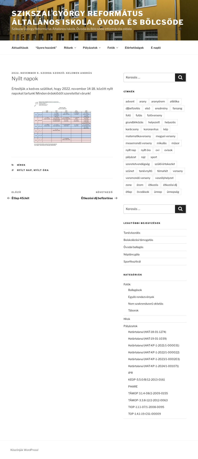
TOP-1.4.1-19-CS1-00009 (144, 413)
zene (129, 184)
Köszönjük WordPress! (24, 449)
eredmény (161, 108)
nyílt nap (24, 170)
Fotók (111, 47)
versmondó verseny (138, 177)
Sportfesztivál (132, 261)
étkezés (153, 184)
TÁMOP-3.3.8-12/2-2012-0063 (148, 400)
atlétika (174, 101)
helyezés (170, 122)
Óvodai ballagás (133, 247)
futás (139, 115)
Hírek (21, 165)
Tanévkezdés (132, 232)
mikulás (161, 143)
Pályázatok (90, 47)
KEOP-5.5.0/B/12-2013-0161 (146, 379)
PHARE (133, 386)
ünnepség (173, 191)
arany (142, 101)
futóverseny (154, 115)
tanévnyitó (145, 171)
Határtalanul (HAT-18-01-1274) (147, 331)
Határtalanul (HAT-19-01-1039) (147, 338)
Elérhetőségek (134, 47)
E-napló (156, 47)
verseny (178, 171)
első (147, 108)
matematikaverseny (138, 136)
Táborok (133, 310)
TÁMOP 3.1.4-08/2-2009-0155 (148, 393)
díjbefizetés (133, 108)
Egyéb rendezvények (141, 296)
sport (154, 157)
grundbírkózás (134, 122)
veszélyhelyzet (164, 177)
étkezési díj (170, 184)
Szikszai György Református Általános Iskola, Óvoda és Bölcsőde (98, 17)
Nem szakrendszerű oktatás (145, 303)
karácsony (132, 129)
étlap (129, 191)
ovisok (168, 150)
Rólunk (68, 47)
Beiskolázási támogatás (138, 239)
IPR (130, 372)
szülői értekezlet (165, 164)
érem (140, 184)
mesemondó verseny (139, 143)
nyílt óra (41, 170)
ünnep (158, 191)
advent (130, 101)
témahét (162, 171)
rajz (143, 157)
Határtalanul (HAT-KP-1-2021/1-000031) (153, 345)
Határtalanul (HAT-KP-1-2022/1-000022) (153, 352)
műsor (175, 143)
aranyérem (158, 101)
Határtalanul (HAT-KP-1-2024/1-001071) (153, 366)
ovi (157, 150)
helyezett (154, 122)
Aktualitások (20, 47)
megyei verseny (165, 136)
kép (165, 129)
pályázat (131, 157)
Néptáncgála (132, 254)
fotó (128, 115)
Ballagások (135, 290)
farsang (177, 108)
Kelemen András (79, 73)
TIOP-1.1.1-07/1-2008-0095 (146, 407)
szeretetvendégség (138, 164)
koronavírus (151, 129)
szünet (130, 171)
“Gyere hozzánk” (46, 47)
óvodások (143, 191)
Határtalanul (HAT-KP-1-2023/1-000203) (154, 359)
